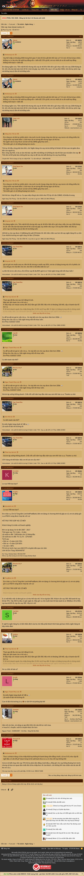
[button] (48, 10)
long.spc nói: (9, 221)
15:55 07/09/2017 (8, 398)
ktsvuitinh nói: (9, 506)
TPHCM (79, 126)
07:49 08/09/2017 (8, 488)
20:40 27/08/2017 (8, 115)
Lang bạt (79, 48)
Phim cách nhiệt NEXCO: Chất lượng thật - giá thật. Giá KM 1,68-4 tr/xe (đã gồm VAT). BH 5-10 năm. (43, 874)
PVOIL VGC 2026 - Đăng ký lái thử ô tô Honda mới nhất (26, 18)
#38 (80, 706)
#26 (80, 243)
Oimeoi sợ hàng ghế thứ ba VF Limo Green (64, 806)
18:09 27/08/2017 (8, 76)
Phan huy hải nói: (10, 297)
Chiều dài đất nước (55, 802)
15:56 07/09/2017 (8, 434)
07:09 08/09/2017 (8, 467)
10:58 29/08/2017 (8, 243)
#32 (80, 467)
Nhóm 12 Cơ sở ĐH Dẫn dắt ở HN (60, 838)
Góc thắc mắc (54, 829)
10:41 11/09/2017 (8, 630)
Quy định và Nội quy (54, 848)
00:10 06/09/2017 (8, 364)
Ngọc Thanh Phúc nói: (12, 347)
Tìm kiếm (4, 13)
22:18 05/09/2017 (8, 329)
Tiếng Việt (6, 848)
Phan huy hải (7, 30)
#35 (80, 607)
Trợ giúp (65, 848)
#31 (80, 434)
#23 (80, 115)
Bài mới (44, 10)
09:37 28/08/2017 (8, 203)
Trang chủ (35, 10)
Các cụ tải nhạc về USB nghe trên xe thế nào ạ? (64, 814)
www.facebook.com (76, 128)
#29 (80, 364)
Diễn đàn (54, 10)
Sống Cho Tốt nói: (11, 134)
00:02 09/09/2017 (8, 560)
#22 (80, 76)
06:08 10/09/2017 (8, 607)
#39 (80, 735)
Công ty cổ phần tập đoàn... (58, 809)
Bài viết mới (47, 795)
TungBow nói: (9, 578)
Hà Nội (80, 174)
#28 (80, 329)
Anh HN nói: (9, 417)
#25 (80, 203)
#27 (80, 278)
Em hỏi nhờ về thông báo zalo (59, 798)
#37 (80, 674)
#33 (80, 488)
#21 (80, 36)
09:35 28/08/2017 (8, 163)
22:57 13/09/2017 (8, 735)
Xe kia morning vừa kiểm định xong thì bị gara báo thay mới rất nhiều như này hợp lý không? (62, 819)
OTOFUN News (74, 848)
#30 (80, 398)
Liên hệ (43, 848)
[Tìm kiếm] (81, 10)
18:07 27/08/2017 (8, 36)
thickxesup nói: (10, 54)
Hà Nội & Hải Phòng (76, 719)
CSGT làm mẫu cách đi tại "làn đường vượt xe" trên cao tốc (63, 825)
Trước (4, 33)
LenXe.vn (25, 10)
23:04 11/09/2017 (8, 674)
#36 (80, 630)
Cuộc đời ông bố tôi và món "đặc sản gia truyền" (62, 834)
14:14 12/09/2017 (8, 706)
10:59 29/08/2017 (8, 278)
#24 (80, 163)
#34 (80, 560)
